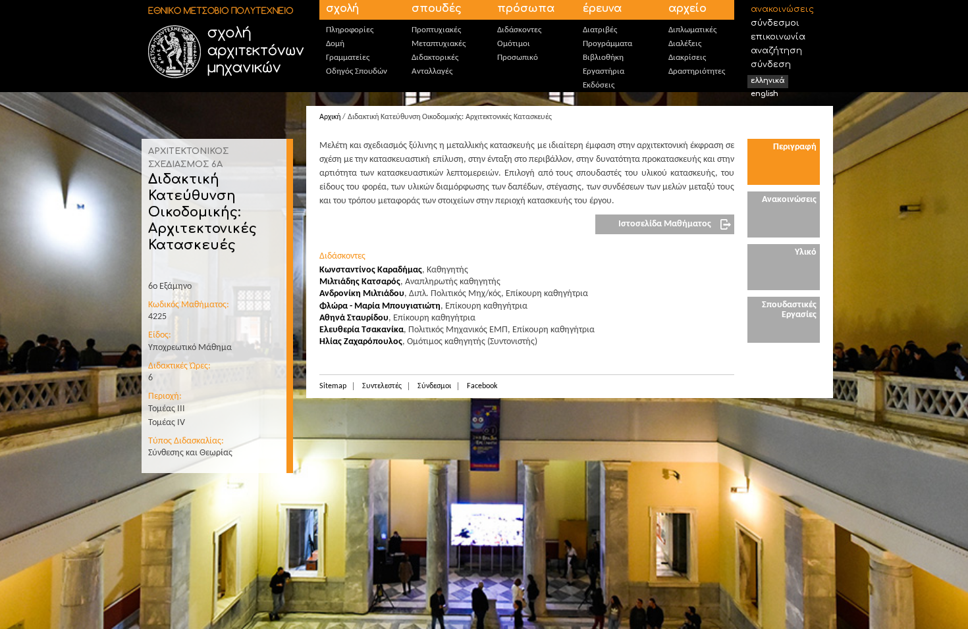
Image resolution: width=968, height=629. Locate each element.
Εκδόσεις (598, 85)
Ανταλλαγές (432, 71)
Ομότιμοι (513, 43)
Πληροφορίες (349, 30)
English (764, 93)
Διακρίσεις (687, 57)
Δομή (335, 43)
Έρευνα (602, 8)
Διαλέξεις (684, 43)
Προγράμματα (607, 43)
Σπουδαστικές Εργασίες (789, 310)
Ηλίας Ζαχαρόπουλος (360, 342)
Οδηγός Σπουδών (356, 71)
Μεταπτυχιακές (439, 43)
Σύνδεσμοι (775, 23)
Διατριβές (600, 30)
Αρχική (329, 117)
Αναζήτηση (776, 50)
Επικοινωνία (778, 36)
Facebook (482, 386)
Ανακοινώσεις (782, 9)
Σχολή (342, 8)
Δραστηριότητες (696, 71)
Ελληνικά (768, 80)
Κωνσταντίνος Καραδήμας (370, 270)
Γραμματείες (347, 57)
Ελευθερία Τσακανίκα (361, 330)
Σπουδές (437, 8)
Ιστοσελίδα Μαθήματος (664, 224)
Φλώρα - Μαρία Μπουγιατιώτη (380, 306)
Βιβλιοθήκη (603, 57)
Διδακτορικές (435, 57)
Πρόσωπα (525, 8)
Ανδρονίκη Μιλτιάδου (361, 294)
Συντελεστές (382, 386)
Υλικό (806, 252)
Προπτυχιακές (436, 30)
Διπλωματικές (692, 30)
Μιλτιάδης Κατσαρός (359, 282)
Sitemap (332, 386)
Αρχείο (687, 8)
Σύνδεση (771, 64)
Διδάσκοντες (519, 30)
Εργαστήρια (603, 71)
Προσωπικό (517, 57)
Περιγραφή (795, 147)
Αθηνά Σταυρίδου (354, 318)
